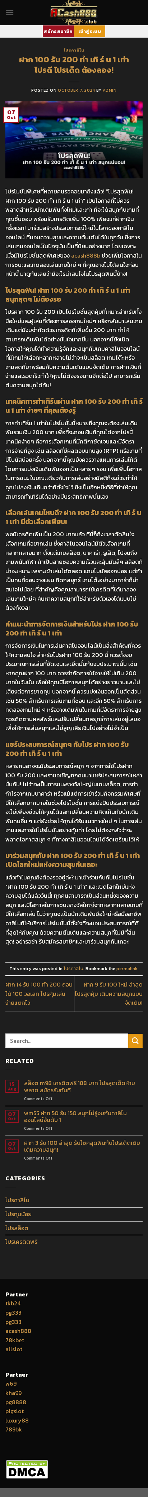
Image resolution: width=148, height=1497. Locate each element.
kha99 (13, 1392)
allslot (13, 1349)
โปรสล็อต (16, 1228)
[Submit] (135, 1041)
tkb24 (12, 1303)
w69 (11, 1383)
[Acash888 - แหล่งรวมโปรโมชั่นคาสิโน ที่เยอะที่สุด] (74, 12)
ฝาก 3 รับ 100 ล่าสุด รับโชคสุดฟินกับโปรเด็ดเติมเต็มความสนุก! (82, 1146)
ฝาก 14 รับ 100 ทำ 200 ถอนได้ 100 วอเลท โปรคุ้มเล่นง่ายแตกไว (39, 993)
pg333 (13, 1312)
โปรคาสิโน (74, 50)
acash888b (85, 255)
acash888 (18, 1330)
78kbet (14, 1340)
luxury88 (17, 1420)
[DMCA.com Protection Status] (26, 1468)
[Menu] (9, 12)
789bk (13, 1429)
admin (110, 90)
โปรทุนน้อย (18, 1214)
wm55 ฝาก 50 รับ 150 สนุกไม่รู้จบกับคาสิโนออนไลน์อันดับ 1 (75, 1116)
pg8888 (15, 1402)
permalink (127, 968)
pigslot (14, 1411)
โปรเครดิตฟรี (21, 1241)
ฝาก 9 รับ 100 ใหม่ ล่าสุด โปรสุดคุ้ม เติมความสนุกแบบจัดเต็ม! (109, 993)
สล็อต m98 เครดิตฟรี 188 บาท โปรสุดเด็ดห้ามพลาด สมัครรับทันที (79, 1086)
